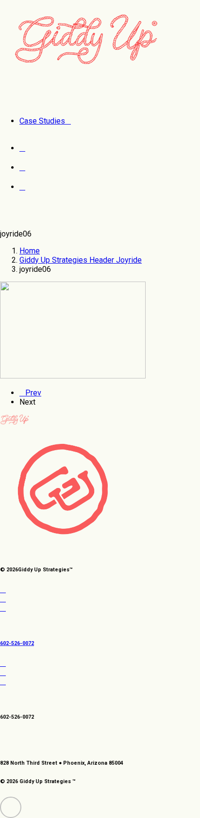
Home (29, 250)
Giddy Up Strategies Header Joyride (80, 260)
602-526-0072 (17, 643)
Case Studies (42, 121)
